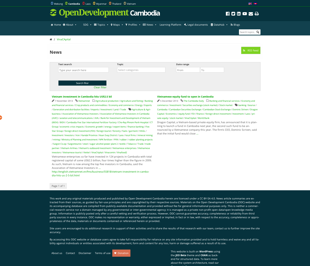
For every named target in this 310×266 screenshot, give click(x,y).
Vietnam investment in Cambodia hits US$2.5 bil (82, 96)
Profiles (132, 24)
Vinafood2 (122, 152)
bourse (251, 105)
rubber (123, 139)
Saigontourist (74, 143)
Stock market (225, 105)
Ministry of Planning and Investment (79, 139)
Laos (88, 3)
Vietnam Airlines (69, 148)
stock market (176, 118)
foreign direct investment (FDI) (80, 130)
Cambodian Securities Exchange (185, 109)
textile (122, 143)
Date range (182, 64)
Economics (171, 113)
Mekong (58, 3)
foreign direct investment (218, 113)
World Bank (203, 118)
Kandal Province (89, 135)
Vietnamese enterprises (124, 148)
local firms (130, 135)
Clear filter (100, 87)
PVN (116, 139)
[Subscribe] (251, 14)
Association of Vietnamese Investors (80, 113)
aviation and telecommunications (76, 118)
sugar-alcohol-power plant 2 (104, 143)
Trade (123, 109)
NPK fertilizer (105, 139)
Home (57, 24)
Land (116, 109)
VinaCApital (64, 39)
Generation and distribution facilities (71, 109)
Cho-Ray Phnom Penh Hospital (133, 122)
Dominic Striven (240, 109)
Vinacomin (110, 152)
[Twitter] (233, 14)
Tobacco (131, 143)
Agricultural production (107, 100)
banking (242, 105)
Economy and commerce (121, 105)
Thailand (116, 3)
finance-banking (136, 126)
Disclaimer (85, 253)
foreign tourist (104, 130)
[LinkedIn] (239, 14)
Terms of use (103, 253)
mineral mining (145, 135)
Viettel (86, 152)
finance (200, 113)
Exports (148, 105)
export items (119, 126)
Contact (70, 253)
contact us (221, 228)
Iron (78, 135)
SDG (85, 24)
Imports (95, 109)
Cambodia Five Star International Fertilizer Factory (91, 122)
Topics (101, 24)
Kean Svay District (108, 135)
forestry (117, 130)
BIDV (62, 122)
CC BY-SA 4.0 (207, 198)
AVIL (97, 118)
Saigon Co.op (59, 143)
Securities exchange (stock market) (200, 105)
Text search (65, 64)
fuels (124, 130)
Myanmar (101, 3)
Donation (123, 253)
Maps (116, 24)
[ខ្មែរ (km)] (255, 3)
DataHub (219, 24)
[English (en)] (250, 3)
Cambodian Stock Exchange (217, 109)
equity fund (184, 113)
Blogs (237, 24)
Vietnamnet (84, 100)
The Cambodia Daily (194, 100)
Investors (69, 135)
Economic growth (94, 126)
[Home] (51, 39)
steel (85, 143)
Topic (120, 64)
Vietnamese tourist (72, 152)
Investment (106, 109)
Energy (138, 105)
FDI (193, 113)
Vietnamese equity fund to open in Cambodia (185, 96)
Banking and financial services (225, 100)
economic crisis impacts (72, 126)
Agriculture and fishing (131, 100)
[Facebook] (228, 14)
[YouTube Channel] (245, 14)
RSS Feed (253, 50)
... (100, 168)
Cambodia (162, 109)
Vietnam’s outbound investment (95, 148)
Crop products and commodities (91, 105)
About (69, 24)
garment (133, 130)
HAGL (142, 130)
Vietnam (131, 3)
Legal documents (197, 24)
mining (56, 139)
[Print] (257, 14)
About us (56, 253)
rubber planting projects (141, 139)
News (150, 24)
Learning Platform (170, 24)
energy (108, 126)
